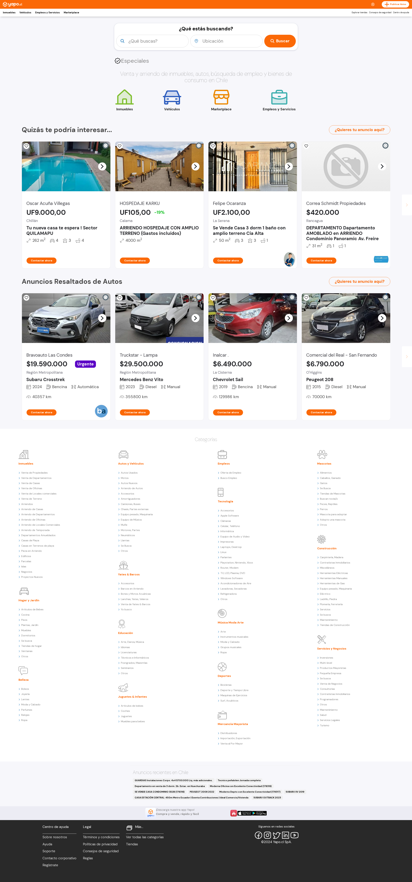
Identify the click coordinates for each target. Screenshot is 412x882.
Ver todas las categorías (145, 837)
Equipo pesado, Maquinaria (137, 514)
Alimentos (326, 472)
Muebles (26, 630)
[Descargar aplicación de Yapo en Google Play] (259, 813)
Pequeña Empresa (330, 673)
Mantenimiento (329, 620)
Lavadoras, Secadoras (233, 588)
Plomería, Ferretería (331, 604)
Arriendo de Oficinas (33, 519)
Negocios (26, 571)
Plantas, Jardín (29, 625)
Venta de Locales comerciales (38, 493)
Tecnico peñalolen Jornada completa (239, 780)
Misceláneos (327, 567)
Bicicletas (226, 685)
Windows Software (231, 578)
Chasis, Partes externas (135, 509)
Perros (324, 509)
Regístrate (50, 865)
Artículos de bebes (132, 705)
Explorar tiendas (359, 12)
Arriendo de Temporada (35, 530)
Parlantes (226, 557)
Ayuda (47, 844)
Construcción (327, 548)
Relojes (25, 715)
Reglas (88, 858)
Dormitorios (28, 635)
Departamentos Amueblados (38, 535)
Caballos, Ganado (330, 478)
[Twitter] (276, 835)
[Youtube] (294, 835)
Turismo (324, 725)
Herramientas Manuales (333, 578)
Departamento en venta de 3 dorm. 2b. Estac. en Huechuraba (170, 786)
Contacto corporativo (59, 858)
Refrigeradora (228, 594)
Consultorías (327, 689)
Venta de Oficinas (31, 488)
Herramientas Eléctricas (334, 573)
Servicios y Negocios (331, 649)
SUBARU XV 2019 (295, 791)
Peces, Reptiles (328, 504)
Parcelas (26, 561)
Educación (125, 633)
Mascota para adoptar (333, 514)
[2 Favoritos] (26, 146)
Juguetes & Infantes (132, 697)
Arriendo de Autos (132, 488)
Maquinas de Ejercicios (233, 695)
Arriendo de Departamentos (38, 514)
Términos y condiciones (101, 837)
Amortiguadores (130, 498)
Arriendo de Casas (32, 509)
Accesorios (127, 493)
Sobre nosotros (54, 837)
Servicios (325, 609)
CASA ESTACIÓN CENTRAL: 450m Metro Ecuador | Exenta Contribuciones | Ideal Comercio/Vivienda (191, 797)
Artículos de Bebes (32, 609)
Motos (125, 478)
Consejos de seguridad (380, 12)
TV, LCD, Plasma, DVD (232, 573)
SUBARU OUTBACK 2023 (267, 797)
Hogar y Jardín (29, 600)
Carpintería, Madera (331, 557)
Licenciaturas (129, 652)
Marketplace (71, 12)
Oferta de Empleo (230, 472)
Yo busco (126, 609)
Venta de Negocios (331, 683)
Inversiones (326, 657)
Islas (23, 566)
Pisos (24, 620)
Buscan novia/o (329, 498)
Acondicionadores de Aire (235, 583)
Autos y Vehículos (131, 464)
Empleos (224, 464)
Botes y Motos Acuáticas (136, 594)
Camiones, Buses (130, 504)
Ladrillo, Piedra (328, 599)
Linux (223, 552)
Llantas (125, 540)
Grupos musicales (230, 647)
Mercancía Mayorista (233, 724)
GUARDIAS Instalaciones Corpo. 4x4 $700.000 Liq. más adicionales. (174, 780)
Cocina (25, 614)
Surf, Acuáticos (229, 700)
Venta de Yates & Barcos (135, 604)
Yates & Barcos (129, 574)
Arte (223, 631)
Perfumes (26, 709)
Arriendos (27, 504)
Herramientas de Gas (332, 583)
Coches (125, 711)
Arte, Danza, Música (132, 642)
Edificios (26, 556)
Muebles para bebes (133, 721)
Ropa (24, 720)
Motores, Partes (130, 530)
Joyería (25, 694)
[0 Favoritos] (120, 146)
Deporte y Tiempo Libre (234, 690)
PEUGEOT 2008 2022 (202, 791)
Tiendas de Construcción (335, 625)
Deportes (224, 676)
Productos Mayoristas (333, 668)
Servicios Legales (330, 720)
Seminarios (127, 668)
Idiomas (125, 647)
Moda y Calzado (30, 704)
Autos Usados (129, 472)
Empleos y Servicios (47, 12)
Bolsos (25, 689)
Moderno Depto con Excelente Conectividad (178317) (250, 791)
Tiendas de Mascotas (332, 493)
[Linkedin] (285, 835)
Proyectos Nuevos (32, 577)
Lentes (25, 699)
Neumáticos (128, 535)
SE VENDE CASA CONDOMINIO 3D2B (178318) (160, 791)
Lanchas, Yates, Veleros (134, 599)
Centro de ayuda (401, 12)
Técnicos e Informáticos (135, 657)
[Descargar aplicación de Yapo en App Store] (244, 813)
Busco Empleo (228, 478)
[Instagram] (267, 835)
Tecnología (225, 501)
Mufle (124, 524)
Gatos (323, 483)
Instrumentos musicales (234, 636)
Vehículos (25, 12)
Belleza (24, 680)
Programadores (329, 699)
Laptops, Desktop (231, 547)
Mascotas (324, 464)
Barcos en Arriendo (132, 588)
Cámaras (225, 521)
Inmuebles (9, 12)
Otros (24, 656)
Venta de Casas (30, 483)
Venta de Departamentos (36, 478)
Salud (323, 715)
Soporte (48, 851)
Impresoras (227, 541)
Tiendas (132, 844)
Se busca (26, 640)
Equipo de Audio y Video (235, 536)
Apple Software (229, 515)
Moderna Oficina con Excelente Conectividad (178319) (241, 786)
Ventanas (27, 651)
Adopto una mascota (332, 519)
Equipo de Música (131, 519)
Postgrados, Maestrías (134, 663)
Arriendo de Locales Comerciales (40, 524)
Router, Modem (229, 567)
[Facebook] (258, 835)
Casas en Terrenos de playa (37, 545)
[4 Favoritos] (213, 146)
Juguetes (126, 716)
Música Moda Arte (231, 622)
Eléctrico (325, 594)
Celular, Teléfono (230, 526)
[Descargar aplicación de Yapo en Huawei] (233, 813)
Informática (227, 531)
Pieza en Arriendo (31, 551)
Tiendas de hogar (31, 646)
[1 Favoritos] (213, 298)
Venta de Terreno (31, 498)
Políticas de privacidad (100, 844)
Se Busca (126, 545)
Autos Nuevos (129, 483)
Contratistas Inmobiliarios (335, 562)
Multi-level (326, 663)
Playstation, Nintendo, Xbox (236, 562)
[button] (102, 166)
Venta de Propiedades (34, 472)
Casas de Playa (30, 540)
